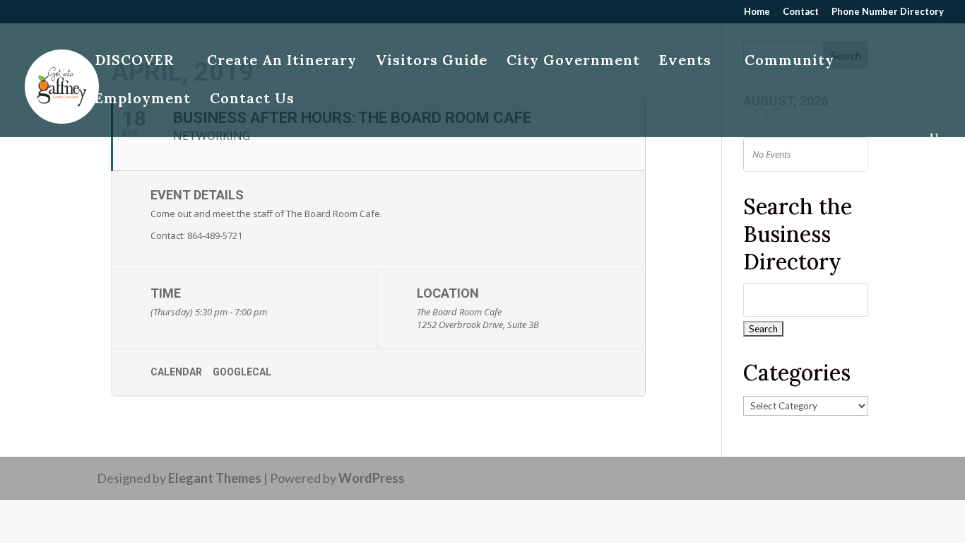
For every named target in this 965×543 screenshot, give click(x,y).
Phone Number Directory (887, 12)
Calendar (176, 372)
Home (757, 12)
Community (789, 62)
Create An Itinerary (282, 62)
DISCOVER (134, 62)
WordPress (371, 478)
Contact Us (252, 100)
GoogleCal (242, 372)
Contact (801, 12)
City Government (573, 62)
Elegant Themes (214, 478)
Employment (143, 100)
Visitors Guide (431, 62)
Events (685, 62)
